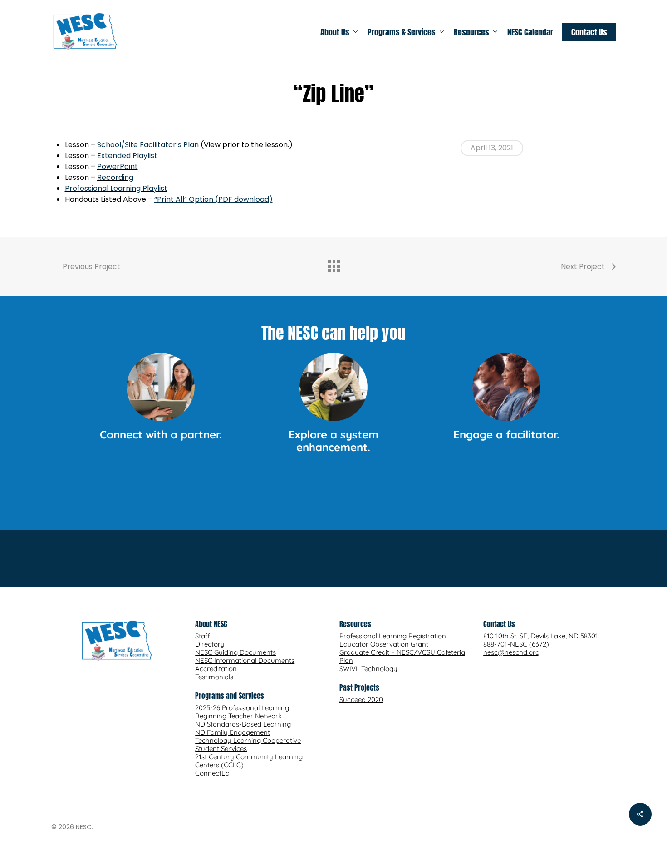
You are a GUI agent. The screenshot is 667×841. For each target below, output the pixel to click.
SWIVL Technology (368, 668)
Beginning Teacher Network (238, 716)
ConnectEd (212, 773)
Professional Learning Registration (392, 636)
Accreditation (216, 668)
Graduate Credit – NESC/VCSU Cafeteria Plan (402, 656)
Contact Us (499, 623)
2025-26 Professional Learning (242, 707)
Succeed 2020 (361, 699)
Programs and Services (229, 695)
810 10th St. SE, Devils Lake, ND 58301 (540, 636)
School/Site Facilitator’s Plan (148, 144)
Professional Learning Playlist (116, 188)
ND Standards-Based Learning (243, 724)
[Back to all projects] (333, 264)
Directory (210, 644)
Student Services (221, 748)
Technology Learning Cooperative (248, 740)
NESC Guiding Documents (235, 652)
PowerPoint (117, 166)
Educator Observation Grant (383, 644)
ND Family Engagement (232, 732)
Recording (115, 177)
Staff (202, 636)
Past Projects (359, 687)
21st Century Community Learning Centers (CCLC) (249, 760)
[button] (334, 485)
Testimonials (214, 676)
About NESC (211, 623)
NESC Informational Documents (244, 660)
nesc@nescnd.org (511, 652)
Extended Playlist (127, 155)
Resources (355, 623)
